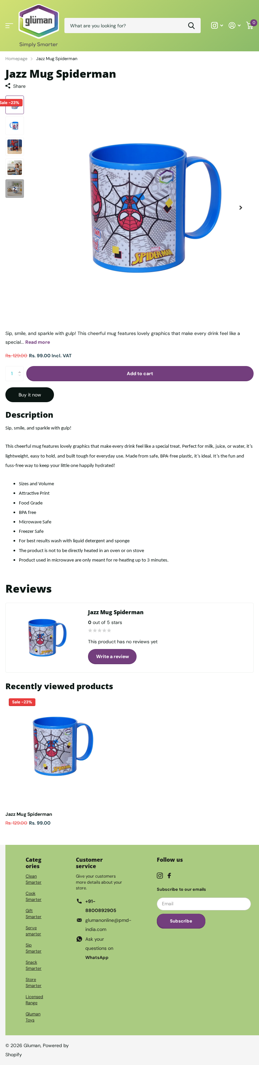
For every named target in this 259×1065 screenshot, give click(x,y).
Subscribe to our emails (181, 889)
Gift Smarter (33, 913)
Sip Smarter (33, 948)
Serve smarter (33, 931)
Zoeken (191, 25)
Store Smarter (33, 982)
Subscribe (181, 921)
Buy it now (30, 395)
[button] (240, 208)
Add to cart (140, 373)
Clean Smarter (33, 879)
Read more (37, 342)
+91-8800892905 (100, 905)
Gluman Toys (33, 1017)
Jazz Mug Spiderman (28, 814)
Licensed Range (34, 1000)
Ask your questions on (99, 948)
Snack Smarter (33, 965)
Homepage (16, 58)
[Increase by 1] (21, 368)
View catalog (9, 25)
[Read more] (217, 25)
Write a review (112, 656)
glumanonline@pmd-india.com (108, 924)
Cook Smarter (33, 896)
